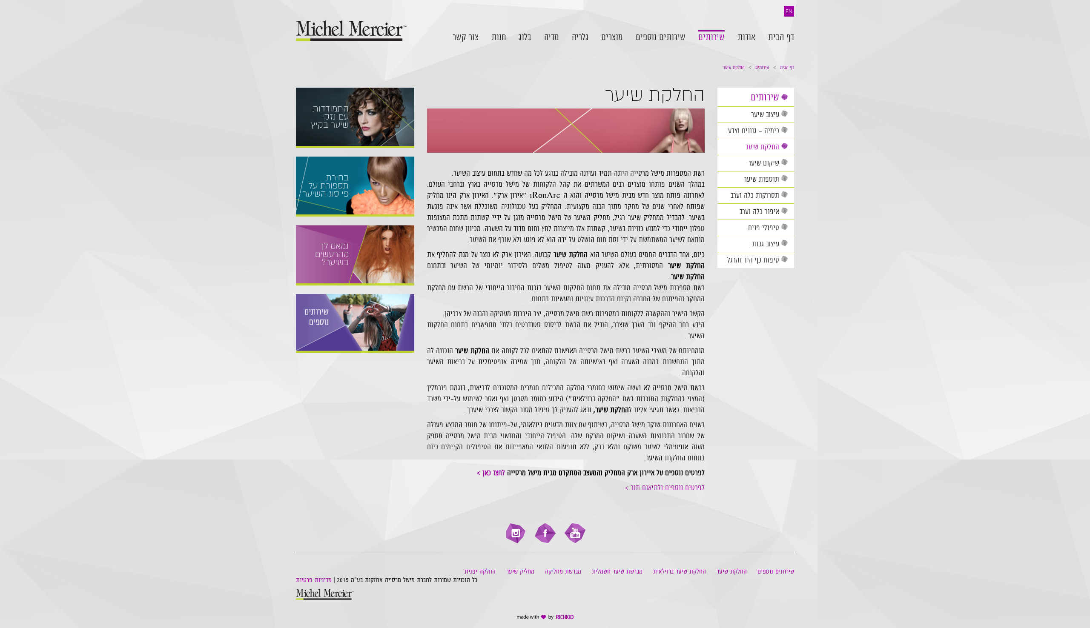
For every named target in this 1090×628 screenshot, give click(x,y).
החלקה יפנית (480, 571)
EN (789, 11)
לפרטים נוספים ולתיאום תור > (665, 487)
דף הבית (787, 67)
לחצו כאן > (491, 472)
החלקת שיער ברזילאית (679, 571)
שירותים (762, 67)
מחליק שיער (520, 571)
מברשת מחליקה (563, 571)
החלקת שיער (734, 67)
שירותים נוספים (775, 571)
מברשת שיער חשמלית (617, 571)
